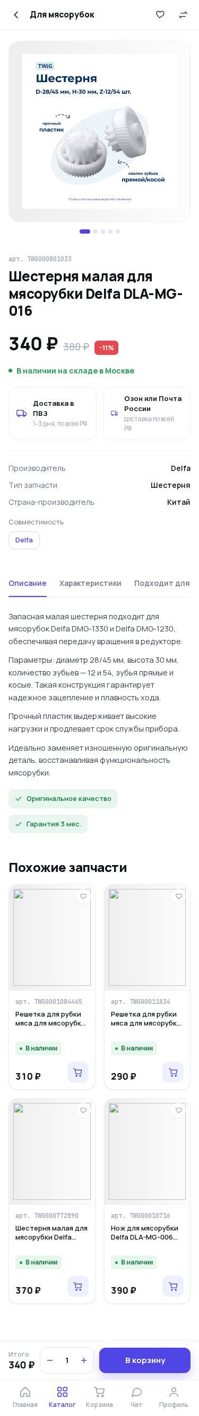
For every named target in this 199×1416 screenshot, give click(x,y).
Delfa (24, 540)
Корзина (99, 1404)
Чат (137, 1404)
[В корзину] (78, 1072)
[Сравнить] (183, 14)
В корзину (145, 1360)
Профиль (173, 1404)
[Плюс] (83, 1360)
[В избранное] (159, 14)
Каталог (62, 1404)
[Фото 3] (103, 231)
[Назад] (16, 14)
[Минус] (49, 1360)
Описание (27, 583)
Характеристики (90, 583)
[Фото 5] (118, 231)
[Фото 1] (85, 231)
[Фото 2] (95, 231)
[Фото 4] (110, 231)
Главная (25, 1404)
